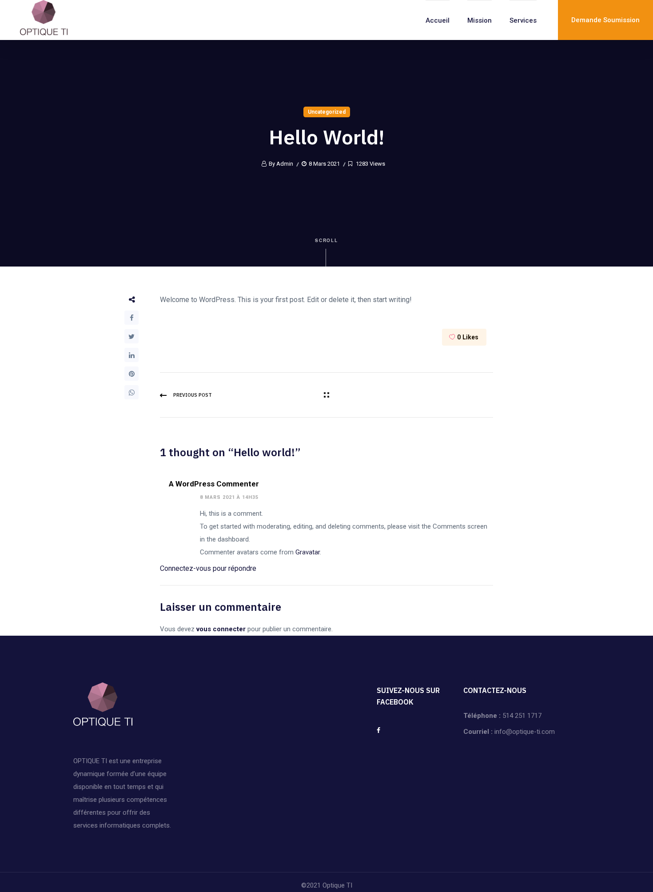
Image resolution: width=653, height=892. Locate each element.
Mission (479, 20)
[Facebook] (131, 318)
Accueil (438, 20)
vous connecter (221, 629)
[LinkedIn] (131, 355)
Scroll (326, 240)
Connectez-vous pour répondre (208, 568)
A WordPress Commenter (214, 483)
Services (523, 20)
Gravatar (307, 552)
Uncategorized (327, 112)
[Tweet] (131, 336)
